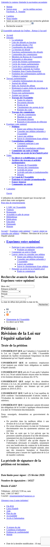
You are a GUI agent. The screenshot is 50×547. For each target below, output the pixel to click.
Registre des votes (24, 110)
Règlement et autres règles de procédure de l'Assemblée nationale (30, 89)
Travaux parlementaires (16, 78)
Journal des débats (19, 83)
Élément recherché (9, 289)
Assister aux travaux (20, 95)
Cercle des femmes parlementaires (26, 62)
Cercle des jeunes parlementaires (25, 64)
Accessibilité (11, 516)
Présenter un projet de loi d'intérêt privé (30, 153)
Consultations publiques (22, 141)
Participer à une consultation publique (27, 247)
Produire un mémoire (26, 249)
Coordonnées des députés (22, 47)
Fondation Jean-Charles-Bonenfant (26, 71)
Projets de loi (22, 105)
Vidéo (8, 155)
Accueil (9, 35)
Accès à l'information (15, 518)
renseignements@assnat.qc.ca (22, 496)
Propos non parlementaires (23, 93)
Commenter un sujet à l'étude (25, 150)
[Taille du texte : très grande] (10, 312)
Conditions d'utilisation (16, 530)
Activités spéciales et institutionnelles (32, 172)
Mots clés (5, 286)
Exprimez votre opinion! (16, 124)
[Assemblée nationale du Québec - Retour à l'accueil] (24, 31)
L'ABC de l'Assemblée (16, 207)
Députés (9, 37)
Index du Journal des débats (23, 86)
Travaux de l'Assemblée (22, 98)
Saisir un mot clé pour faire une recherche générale (27, 21)
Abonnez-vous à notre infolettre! (14, 500)
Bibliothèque (11, 217)
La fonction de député (21, 49)
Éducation (10, 222)
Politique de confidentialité (17, 532)
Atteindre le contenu (9, 2)
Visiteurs (10, 210)
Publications (11, 219)
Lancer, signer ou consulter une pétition (28, 254)
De (2, 296)
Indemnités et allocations (22, 59)
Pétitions (15, 126)
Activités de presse (25, 170)
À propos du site (13, 527)
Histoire (9, 226)
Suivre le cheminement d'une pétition (32, 138)
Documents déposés (25, 102)
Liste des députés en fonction (24, 42)
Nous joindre (11, 18)
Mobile (9, 534)
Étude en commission (26, 271)
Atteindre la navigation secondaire (33, 2)
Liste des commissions (26, 114)
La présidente (17, 40)
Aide (8, 511)
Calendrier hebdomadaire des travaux (27, 81)
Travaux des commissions (23, 112)
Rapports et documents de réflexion (32, 122)
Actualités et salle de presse (17, 214)
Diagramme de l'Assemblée (17, 319)
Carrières (10, 16)
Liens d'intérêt (12, 508)
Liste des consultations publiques (31, 148)
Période (4, 294)
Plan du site (11, 513)
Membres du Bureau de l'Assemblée (27, 57)
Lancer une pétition (25, 136)
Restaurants (11, 212)
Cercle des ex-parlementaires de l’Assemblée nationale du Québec (26, 67)
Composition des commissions (24, 54)
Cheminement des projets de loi (30, 107)
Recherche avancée (14, 26)
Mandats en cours (24, 117)
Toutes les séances (24, 100)
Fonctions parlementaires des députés (27, 52)
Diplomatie (11, 224)
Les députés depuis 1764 (22, 45)
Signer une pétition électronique (30, 129)
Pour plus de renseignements (13, 203)
